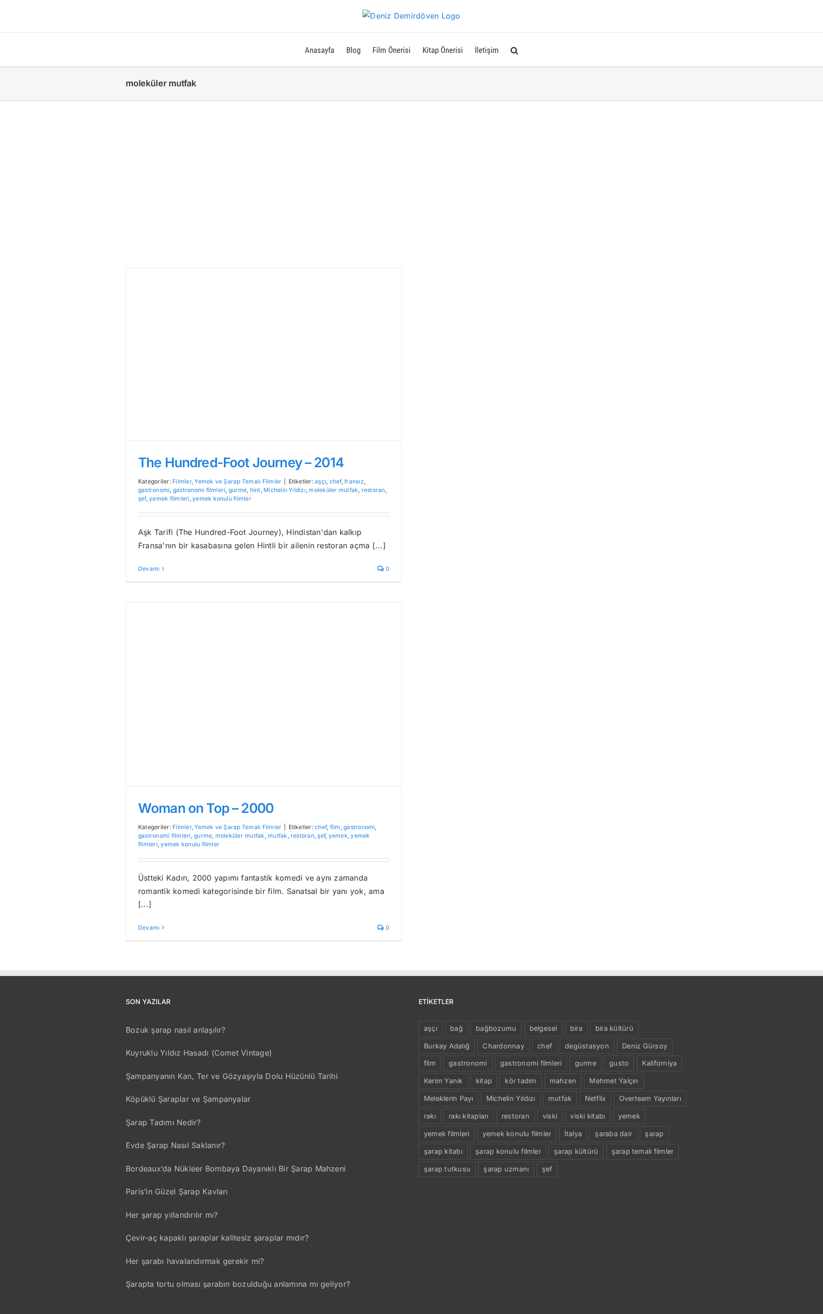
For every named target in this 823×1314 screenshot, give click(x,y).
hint (255, 489)
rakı (430, 1116)
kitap (484, 1081)
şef (142, 498)
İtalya (573, 1133)
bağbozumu (496, 1028)
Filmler (181, 481)
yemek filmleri (169, 498)
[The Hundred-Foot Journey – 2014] (263, 354)
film (335, 827)
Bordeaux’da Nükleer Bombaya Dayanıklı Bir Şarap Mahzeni (236, 1168)
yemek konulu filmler (221, 498)
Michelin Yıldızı (284, 489)
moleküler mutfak (333, 489)
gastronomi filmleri (199, 489)
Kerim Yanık (443, 1081)
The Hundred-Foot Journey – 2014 (241, 462)
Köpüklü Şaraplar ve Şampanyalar (188, 1099)
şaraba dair (613, 1133)
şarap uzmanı (506, 1169)
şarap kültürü (576, 1151)
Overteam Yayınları (650, 1098)
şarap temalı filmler (643, 1151)
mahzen (563, 1081)
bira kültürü (614, 1028)
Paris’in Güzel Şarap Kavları (177, 1191)
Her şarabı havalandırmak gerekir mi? (195, 1261)
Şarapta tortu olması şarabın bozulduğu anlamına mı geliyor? (238, 1284)
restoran (373, 489)
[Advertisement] (411, 172)
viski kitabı (587, 1116)
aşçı (320, 481)
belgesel (543, 1028)
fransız (354, 481)
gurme (238, 489)
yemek (338, 835)
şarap (654, 1133)
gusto (619, 1063)
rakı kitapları (468, 1116)
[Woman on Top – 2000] (263, 694)
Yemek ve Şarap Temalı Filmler (237, 481)
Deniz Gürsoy (644, 1046)
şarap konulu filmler (508, 1151)
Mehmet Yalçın (613, 1081)
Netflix (595, 1098)
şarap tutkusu (447, 1169)
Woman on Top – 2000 (205, 808)
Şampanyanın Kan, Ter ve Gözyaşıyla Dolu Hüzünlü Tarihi (232, 1076)
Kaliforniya (659, 1063)
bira (576, 1028)
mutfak (277, 835)
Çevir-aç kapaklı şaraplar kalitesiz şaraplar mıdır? (217, 1237)
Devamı (149, 568)
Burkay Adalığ (447, 1046)
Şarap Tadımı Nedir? (163, 1122)
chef (335, 481)
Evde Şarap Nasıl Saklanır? (175, 1145)
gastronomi (154, 489)
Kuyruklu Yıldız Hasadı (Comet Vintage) (199, 1052)
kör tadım (520, 1081)
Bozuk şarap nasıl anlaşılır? (176, 1030)
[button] (514, 49)
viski (549, 1116)
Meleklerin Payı (448, 1098)
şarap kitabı (443, 1151)
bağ (456, 1028)
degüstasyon (587, 1046)
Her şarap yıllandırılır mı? (172, 1215)
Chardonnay (503, 1046)
